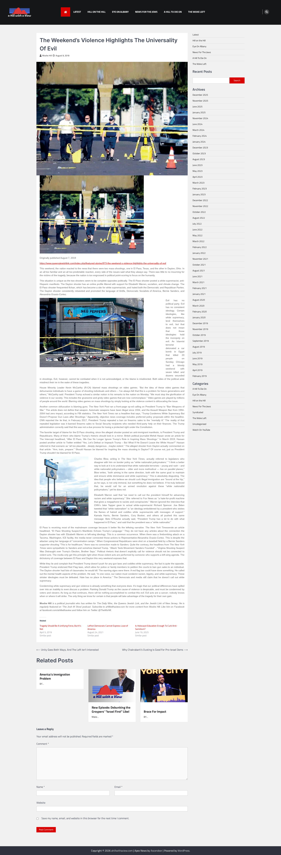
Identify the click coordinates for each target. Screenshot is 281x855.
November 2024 (200, 118)
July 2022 (197, 223)
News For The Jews (146, 12)
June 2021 (197, 276)
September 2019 (201, 340)
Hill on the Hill (96, 12)
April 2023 (197, 176)
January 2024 (199, 141)
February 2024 (200, 135)
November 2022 (200, 206)
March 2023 (198, 182)
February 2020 (200, 311)
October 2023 (199, 153)
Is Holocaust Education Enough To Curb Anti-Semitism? (156, 627)
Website (40, 803)
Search (237, 80)
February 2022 (200, 247)
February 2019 (200, 376)
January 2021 (199, 294)
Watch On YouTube (201, 429)
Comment (42, 744)
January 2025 (199, 112)
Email (118, 787)
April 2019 (197, 370)
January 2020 (199, 317)
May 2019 (197, 364)
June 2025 (197, 106)
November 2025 (200, 100)
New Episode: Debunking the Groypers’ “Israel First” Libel (111, 709)
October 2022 (199, 212)
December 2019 (200, 323)
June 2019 (197, 358)
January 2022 (199, 253)
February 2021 (200, 288)
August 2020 (199, 299)
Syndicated (198, 412)
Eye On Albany (120, 12)
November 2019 (200, 329)
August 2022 (199, 217)
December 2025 (200, 94)
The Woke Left (196, 12)
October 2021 (199, 264)
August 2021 (199, 270)
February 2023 (200, 188)
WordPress (183, 851)
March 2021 (198, 282)
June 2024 (197, 124)
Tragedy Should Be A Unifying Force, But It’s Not (60, 627)
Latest (77, 12)
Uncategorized (199, 424)
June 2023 (197, 165)
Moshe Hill (47, 55)
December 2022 (200, 200)
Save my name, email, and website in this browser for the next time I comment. (85, 818)
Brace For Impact (155, 711)
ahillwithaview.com (122, 851)
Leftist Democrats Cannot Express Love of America (107, 627)
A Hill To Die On (173, 12)
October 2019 (199, 335)
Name (40, 787)
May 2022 (197, 235)
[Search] (266, 11)
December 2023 (200, 147)
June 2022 (197, 229)
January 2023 (199, 194)
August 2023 (199, 159)
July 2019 (197, 352)
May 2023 (197, 171)
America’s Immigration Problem (55, 676)
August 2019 (199, 346)
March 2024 (198, 130)
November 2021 (200, 258)
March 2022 (198, 241)
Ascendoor (156, 851)
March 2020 (198, 305)
